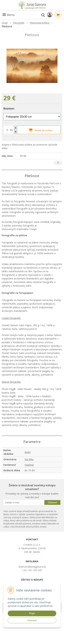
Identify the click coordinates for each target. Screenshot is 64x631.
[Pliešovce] (32, 65)
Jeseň (28, 452)
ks (11, 129)
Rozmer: (9, 108)
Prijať (32, 613)
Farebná (29, 464)
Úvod (5, 22)
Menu (10, 15)
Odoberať (52, 502)
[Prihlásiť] (49, 14)
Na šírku (29, 459)
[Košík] (58, 14)
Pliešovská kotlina (39, 22)
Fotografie (18, 22)
